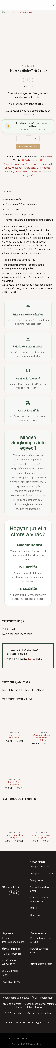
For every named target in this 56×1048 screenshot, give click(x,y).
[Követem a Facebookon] (11, 892)
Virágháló (28, 175)
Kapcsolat (35, 915)
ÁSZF (35, 997)
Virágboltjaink (37, 880)
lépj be (31, 658)
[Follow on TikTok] (16, 892)
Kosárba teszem (28, 146)
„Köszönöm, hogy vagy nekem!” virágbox (41, 737)
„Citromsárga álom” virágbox (14, 836)
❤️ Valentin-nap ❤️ (32, 160)
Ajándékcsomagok (14, 164)
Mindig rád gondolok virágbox (42, 836)
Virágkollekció (36, 171)
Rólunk (34, 908)
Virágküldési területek (41, 873)
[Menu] (4, 5)
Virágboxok (28, 66)
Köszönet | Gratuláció (23, 167)
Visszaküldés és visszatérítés (40, 1003)
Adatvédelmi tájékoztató (16, 997)
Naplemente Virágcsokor (14, 736)
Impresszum (46, 997)
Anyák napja (32, 164)
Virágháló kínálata (39, 866)
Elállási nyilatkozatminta (29, 1006)
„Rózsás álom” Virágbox (14, 783)
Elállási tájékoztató (11, 1003)
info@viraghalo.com (13, 941)
